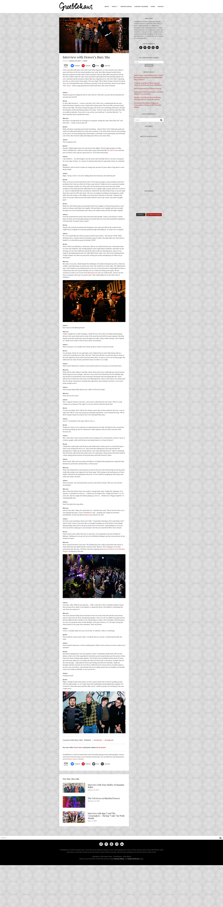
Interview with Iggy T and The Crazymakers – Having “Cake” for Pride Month (106, 815)
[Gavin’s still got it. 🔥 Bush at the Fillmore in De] (159, 202)
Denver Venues (126, 6)
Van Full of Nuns (112, 150)
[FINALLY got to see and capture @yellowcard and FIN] (138, 209)
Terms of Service (133, 859)
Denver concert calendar (75, 759)
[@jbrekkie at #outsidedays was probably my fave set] (159, 196)
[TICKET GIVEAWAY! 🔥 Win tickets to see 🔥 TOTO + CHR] (148, 196)
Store (153, 6)
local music (100, 747)
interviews (78, 747)
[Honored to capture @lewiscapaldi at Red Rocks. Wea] (148, 209)
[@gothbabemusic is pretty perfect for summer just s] (138, 196)
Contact (160, 6)
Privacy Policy (119, 859)
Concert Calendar (141, 6)
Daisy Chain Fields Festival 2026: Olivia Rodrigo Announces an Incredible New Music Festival (148, 77)
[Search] (161, 120)
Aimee (85, 61)
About (107, 6)
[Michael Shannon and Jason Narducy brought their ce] (138, 202)
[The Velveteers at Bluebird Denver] (74, 802)
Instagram (109, 740)
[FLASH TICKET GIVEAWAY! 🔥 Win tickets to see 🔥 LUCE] (148, 202)
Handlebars (87, 513)
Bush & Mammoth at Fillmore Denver (148, 88)
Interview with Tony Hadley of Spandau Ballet (106, 786)
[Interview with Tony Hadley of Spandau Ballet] (74, 788)
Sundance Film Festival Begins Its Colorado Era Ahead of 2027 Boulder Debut (147, 105)
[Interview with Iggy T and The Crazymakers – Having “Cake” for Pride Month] (74, 817)
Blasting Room (92, 273)
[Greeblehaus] (75, 6)
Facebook (98, 740)
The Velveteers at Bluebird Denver (104, 798)
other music (67, 86)
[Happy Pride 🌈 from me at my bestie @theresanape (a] (159, 209)
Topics (114, 6)
